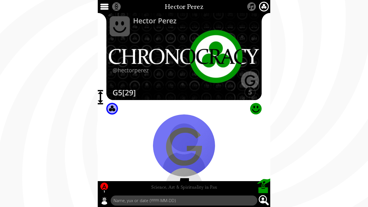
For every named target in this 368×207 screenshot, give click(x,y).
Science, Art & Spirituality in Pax (184, 187)
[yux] (104, 200)
